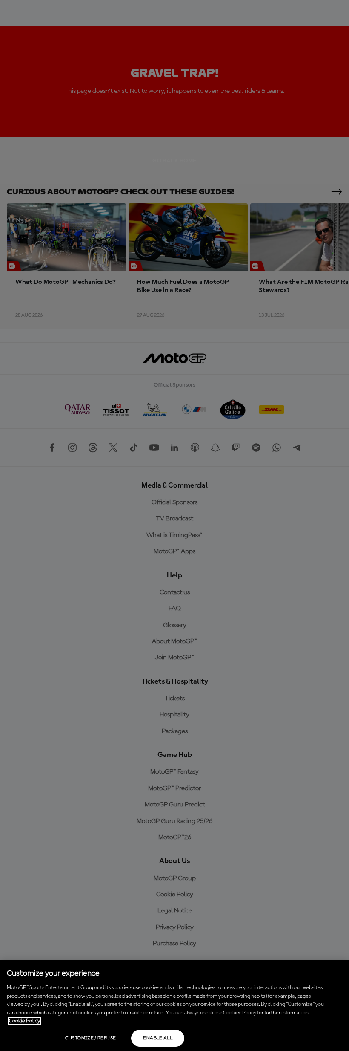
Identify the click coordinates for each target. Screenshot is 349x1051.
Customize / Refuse (90, 1038)
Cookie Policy (24, 1021)
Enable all (157, 1038)
